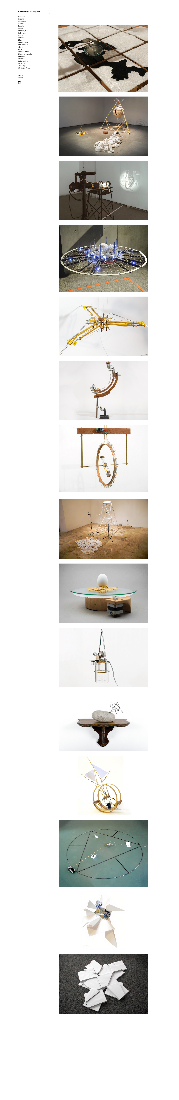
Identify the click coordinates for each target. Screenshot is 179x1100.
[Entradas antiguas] (157, 1078)
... (49, 13)
